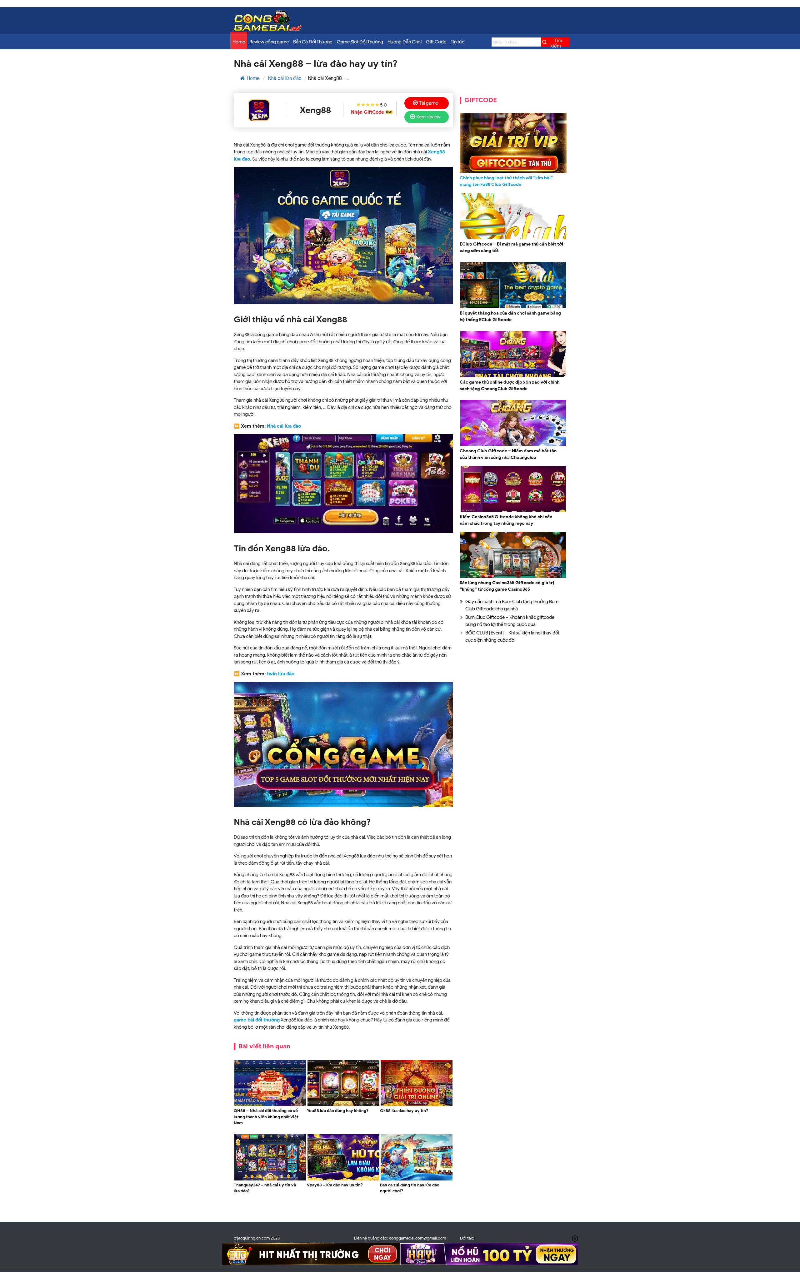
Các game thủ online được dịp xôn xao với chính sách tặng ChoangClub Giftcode (509, 385)
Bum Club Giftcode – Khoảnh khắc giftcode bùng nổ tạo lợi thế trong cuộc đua (509, 620)
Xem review (428, 117)
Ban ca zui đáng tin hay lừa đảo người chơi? (409, 1188)
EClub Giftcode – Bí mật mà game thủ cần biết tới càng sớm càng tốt (511, 247)
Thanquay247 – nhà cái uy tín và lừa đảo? (265, 1188)
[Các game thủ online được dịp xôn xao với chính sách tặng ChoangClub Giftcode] (513, 376)
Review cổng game (269, 42)
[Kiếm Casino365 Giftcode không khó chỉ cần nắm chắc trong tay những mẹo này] (513, 511)
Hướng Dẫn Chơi (405, 42)
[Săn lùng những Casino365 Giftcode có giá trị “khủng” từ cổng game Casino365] (513, 577)
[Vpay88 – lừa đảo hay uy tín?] (343, 1179)
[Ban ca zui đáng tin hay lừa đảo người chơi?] (416, 1179)
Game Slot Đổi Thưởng (360, 42)
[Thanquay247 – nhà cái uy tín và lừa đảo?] (270, 1179)
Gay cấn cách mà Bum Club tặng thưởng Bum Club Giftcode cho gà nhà (511, 605)
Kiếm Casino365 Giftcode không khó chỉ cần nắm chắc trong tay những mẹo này (506, 520)
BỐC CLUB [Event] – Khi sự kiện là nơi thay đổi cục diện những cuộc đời (512, 636)
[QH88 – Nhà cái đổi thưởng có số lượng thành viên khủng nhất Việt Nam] (270, 1105)
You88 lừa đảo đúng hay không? (338, 1110)
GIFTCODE (480, 100)
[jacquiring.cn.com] (268, 29)
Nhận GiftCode (367, 112)
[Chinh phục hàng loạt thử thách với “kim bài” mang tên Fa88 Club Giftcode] (513, 143)
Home (238, 42)
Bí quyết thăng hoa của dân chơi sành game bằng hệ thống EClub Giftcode (510, 316)
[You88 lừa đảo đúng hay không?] (343, 1105)
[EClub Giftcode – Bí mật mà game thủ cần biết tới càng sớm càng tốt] (513, 238)
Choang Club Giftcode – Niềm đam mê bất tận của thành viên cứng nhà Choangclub (508, 454)
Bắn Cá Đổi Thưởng (312, 42)
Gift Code (436, 42)
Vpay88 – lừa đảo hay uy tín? (335, 1185)
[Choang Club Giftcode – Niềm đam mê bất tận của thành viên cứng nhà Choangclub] (513, 445)
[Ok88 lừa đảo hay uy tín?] (416, 1105)
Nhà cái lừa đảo (285, 78)
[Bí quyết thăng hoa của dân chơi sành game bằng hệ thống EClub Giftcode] (513, 307)
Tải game (428, 103)
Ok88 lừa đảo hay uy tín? (404, 1110)
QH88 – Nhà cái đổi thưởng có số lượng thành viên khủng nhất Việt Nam (266, 1116)
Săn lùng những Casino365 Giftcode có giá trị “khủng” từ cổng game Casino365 (507, 586)
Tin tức (457, 42)
